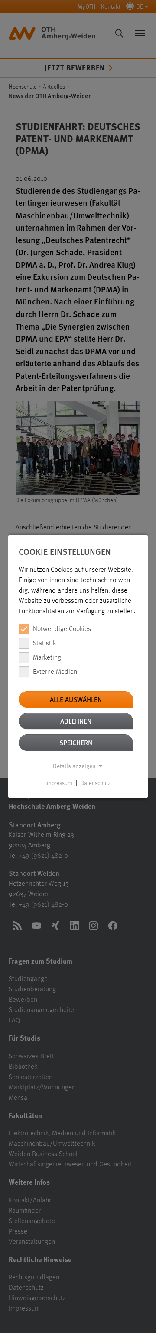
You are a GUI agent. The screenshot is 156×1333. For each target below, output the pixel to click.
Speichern (75, 742)
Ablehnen (75, 721)
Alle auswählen (76, 699)
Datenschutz (95, 783)
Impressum (59, 783)
